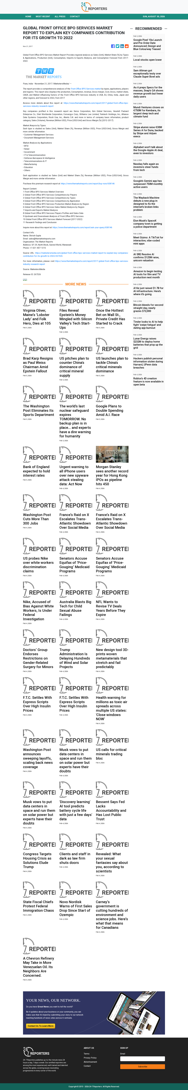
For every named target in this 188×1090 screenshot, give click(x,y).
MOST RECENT (43, 16)
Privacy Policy (90, 1058)
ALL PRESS (60, 16)
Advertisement (90, 1062)
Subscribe (142, 1066)
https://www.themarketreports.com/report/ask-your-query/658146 (82, 227)
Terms (86, 1054)
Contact (87, 1066)
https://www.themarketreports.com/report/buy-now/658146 (88, 183)
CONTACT (75, 16)
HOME (28, 16)
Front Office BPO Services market (86, 89)
